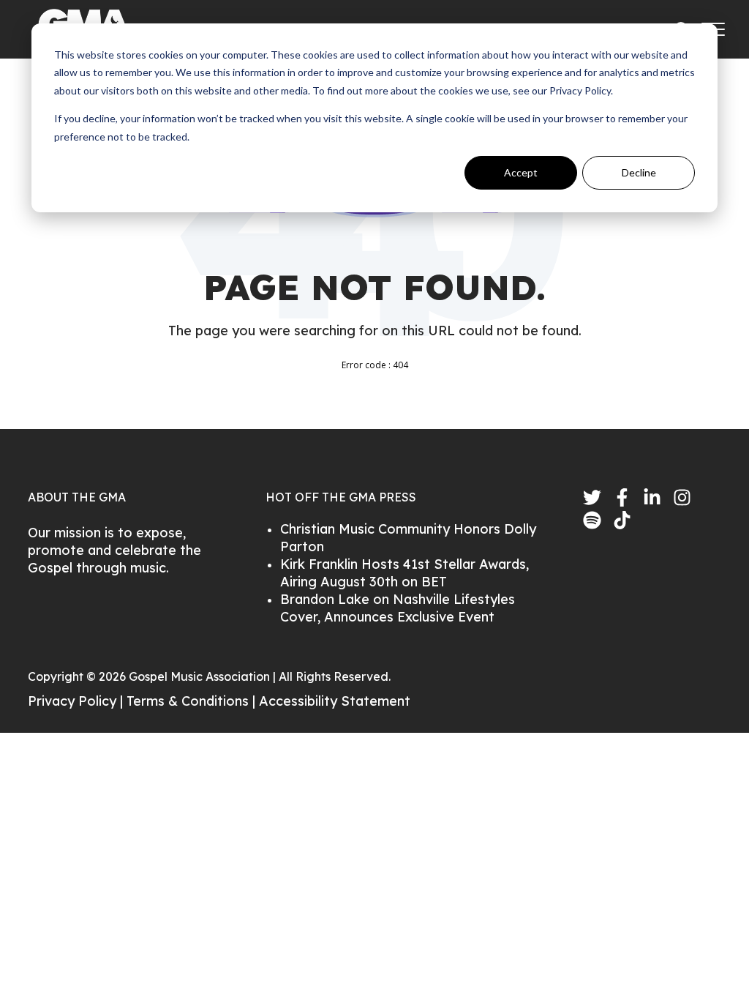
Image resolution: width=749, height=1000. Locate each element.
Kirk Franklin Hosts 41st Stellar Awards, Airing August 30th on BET (404, 573)
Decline (639, 172)
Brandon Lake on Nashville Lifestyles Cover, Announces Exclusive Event (397, 608)
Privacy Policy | (77, 701)
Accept (521, 172)
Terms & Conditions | (193, 701)
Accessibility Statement (334, 701)
